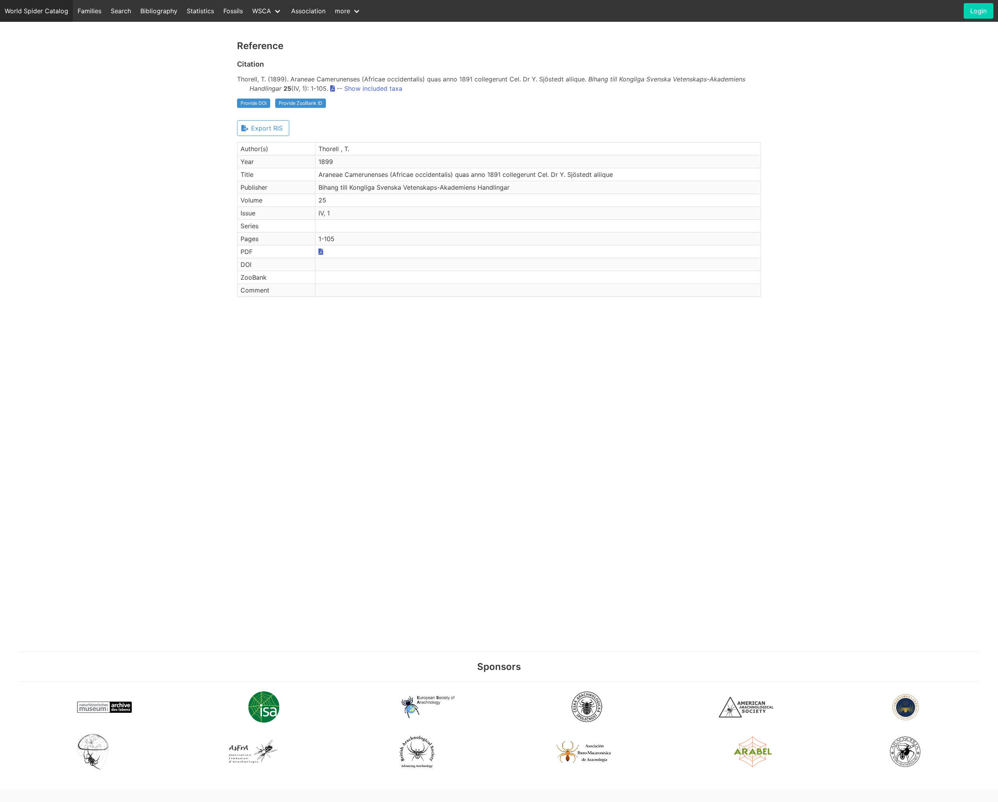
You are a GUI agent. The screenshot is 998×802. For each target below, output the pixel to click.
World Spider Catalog (36, 11)
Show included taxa (373, 88)
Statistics (200, 11)
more (342, 11)
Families (89, 11)
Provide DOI (254, 103)
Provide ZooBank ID (300, 103)
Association (308, 11)
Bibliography (158, 11)
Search (121, 11)
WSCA (261, 11)
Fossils (233, 11)
